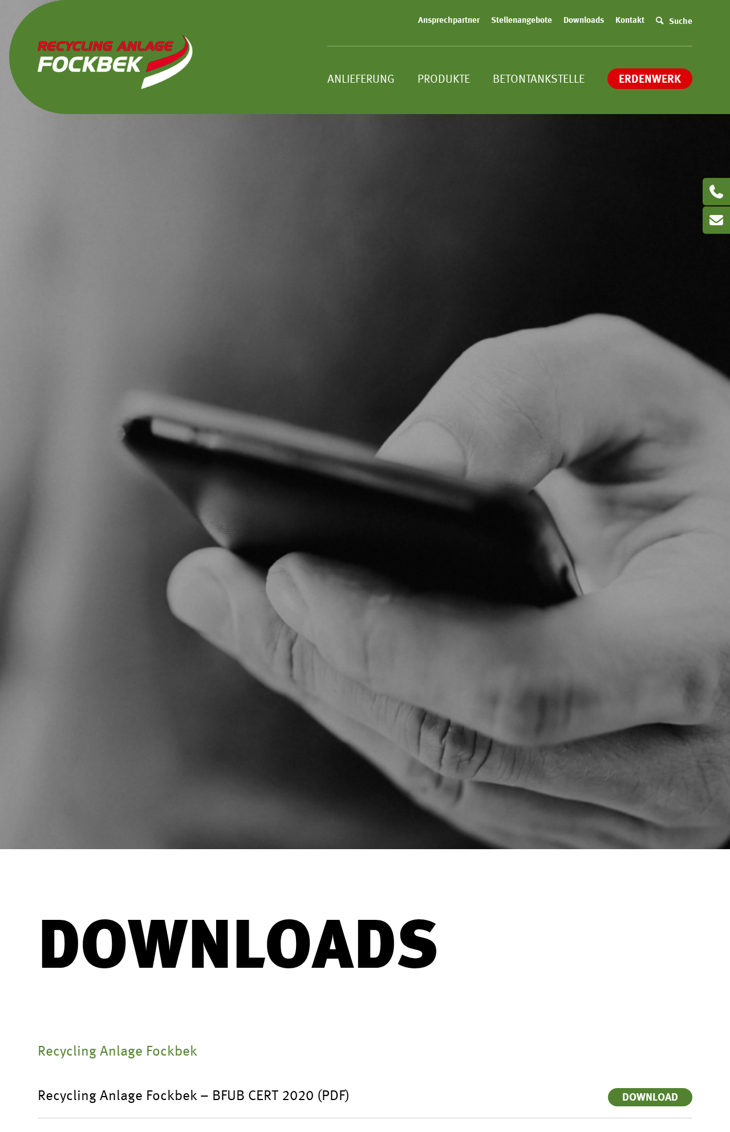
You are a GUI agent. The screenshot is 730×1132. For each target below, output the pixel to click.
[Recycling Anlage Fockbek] (117, 91)
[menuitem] (448, 21)
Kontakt (629, 21)
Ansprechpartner (449, 21)
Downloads (583, 21)
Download (650, 1098)
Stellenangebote (521, 21)
